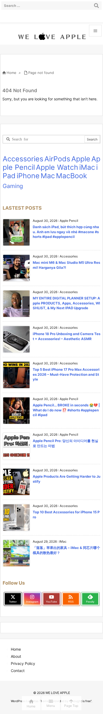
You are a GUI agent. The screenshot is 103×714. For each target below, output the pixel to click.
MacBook (71, 175)
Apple (80, 158)
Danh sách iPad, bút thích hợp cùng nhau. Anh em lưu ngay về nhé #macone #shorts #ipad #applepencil (66, 231)
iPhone (28, 175)
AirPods (57, 158)
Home (11, 73)
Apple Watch (57, 167)
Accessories (23, 158)
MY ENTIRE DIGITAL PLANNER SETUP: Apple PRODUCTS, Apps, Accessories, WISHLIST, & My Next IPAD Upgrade (66, 303)
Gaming (13, 185)
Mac (48, 175)
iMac (87, 167)
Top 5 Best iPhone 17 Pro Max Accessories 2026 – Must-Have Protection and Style (66, 374)
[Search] (96, 5)
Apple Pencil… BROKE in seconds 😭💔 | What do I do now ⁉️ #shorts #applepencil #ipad (66, 410)
